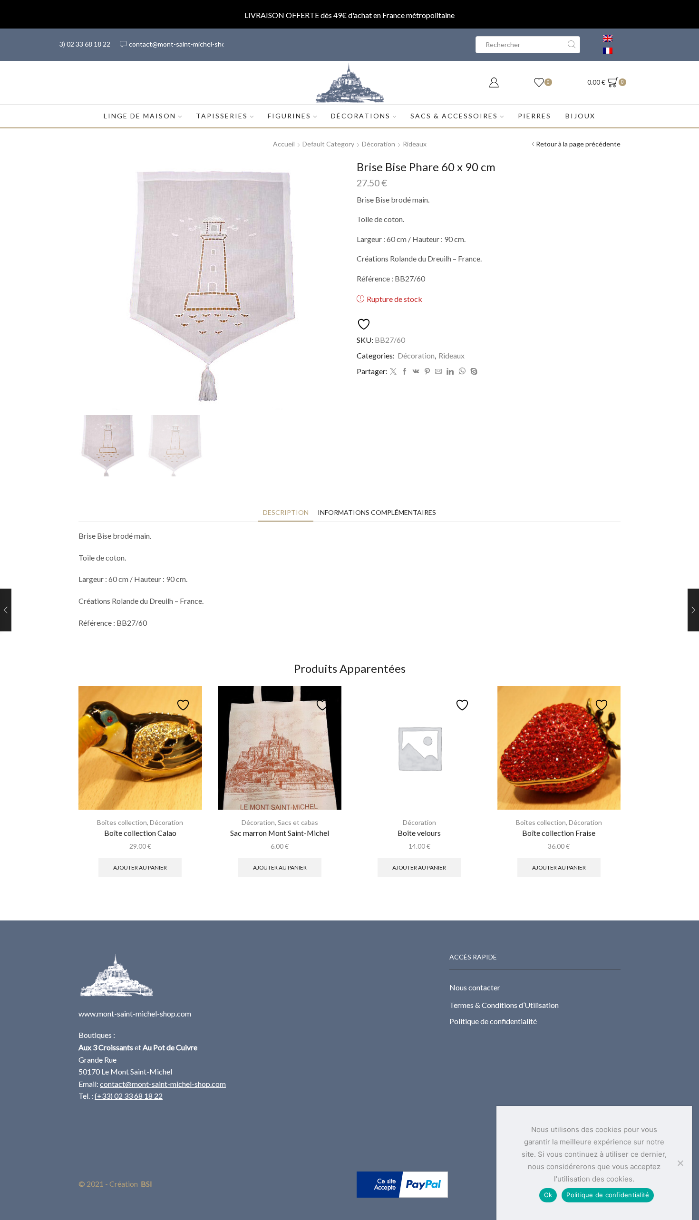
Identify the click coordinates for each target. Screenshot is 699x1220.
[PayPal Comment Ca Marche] (402, 1184)
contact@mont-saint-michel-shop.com (163, 1083)
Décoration (378, 144)
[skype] (472, 372)
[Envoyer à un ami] (438, 372)
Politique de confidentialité (493, 1021)
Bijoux (580, 116)
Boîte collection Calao (140, 832)
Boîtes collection (122, 822)
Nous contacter (474, 987)
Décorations (360, 116)
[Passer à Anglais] (607, 38)
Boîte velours (419, 832)
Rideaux (415, 144)
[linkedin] (450, 372)
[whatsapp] (462, 372)
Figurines (289, 116)
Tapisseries (222, 116)
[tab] (285, 512)
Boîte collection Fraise (558, 832)
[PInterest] (427, 372)
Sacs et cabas (298, 822)
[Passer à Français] (607, 51)
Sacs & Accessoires (454, 116)
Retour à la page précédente (578, 144)
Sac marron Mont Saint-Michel (279, 832)
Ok (548, 1195)
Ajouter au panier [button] (140, 867)
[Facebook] (404, 372)
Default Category (328, 144)
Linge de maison (140, 116)
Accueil (284, 144)
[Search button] (571, 45)
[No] (680, 1163)
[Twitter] (393, 372)
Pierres (534, 116)
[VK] (416, 372)
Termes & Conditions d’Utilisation (504, 1004)
